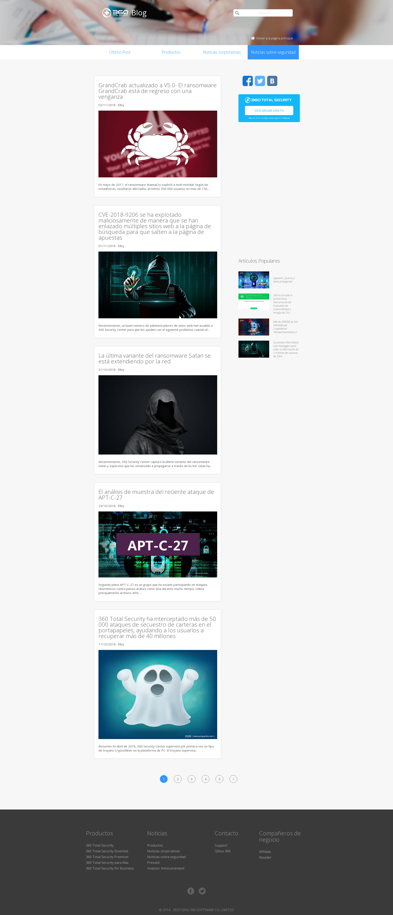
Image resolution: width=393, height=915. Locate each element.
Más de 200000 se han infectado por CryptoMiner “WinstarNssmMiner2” (285, 327)
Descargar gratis (269, 110)
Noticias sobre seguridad (273, 52)
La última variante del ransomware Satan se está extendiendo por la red (154, 358)
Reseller (265, 857)
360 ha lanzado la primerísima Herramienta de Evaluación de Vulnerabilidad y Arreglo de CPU (282, 304)
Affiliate (265, 851)
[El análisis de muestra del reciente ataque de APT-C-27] (157, 576)
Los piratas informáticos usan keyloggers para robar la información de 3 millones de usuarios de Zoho (285, 349)
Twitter (260, 81)
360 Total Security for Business (110, 868)
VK (272, 81)
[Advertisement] (269, 191)
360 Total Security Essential (107, 851)
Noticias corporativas (222, 52)
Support (221, 845)
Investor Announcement (165, 868)
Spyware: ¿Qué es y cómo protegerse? (284, 279)
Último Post (120, 52)
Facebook (248, 81)
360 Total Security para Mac (107, 862)
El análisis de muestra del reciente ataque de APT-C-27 (156, 494)
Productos (171, 52)
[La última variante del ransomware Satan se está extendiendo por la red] (157, 453)
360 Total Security (100, 845)
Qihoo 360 (222, 851)
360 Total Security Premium (107, 857)
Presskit (153, 862)
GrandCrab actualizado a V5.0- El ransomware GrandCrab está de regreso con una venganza (157, 90)
